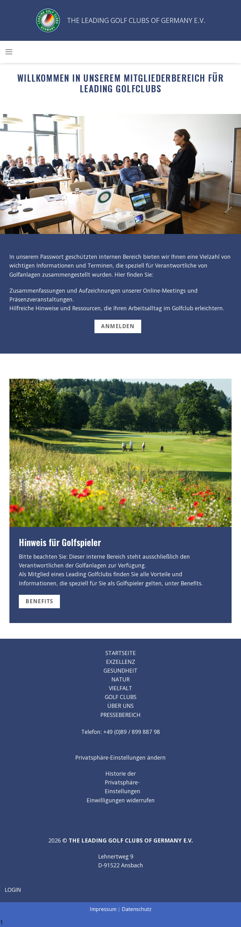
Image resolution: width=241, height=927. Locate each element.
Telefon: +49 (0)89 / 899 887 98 (120, 731)
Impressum (103, 909)
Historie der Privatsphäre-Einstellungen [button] (122, 782)
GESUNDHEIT (120, 670)
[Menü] (9, 52)
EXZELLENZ (120, 661)
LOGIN (13, 889)
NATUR (120, 679)
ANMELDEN (117, 326)
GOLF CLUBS (121, 697)
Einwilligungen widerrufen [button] (121, 800)
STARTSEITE (120, 653)
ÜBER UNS (120, 705)
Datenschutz (137, 909)
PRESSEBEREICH (120, 714)
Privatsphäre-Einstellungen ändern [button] (120, 757)
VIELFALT (120, 688)
